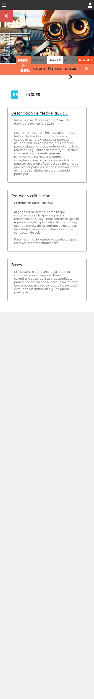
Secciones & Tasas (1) (71, 68)
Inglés (28, 95)
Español (15, 95)
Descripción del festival (39, 113)
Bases (16, 265)
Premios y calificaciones (33, 196)
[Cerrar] (6, 16)
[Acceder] (90, 4)
